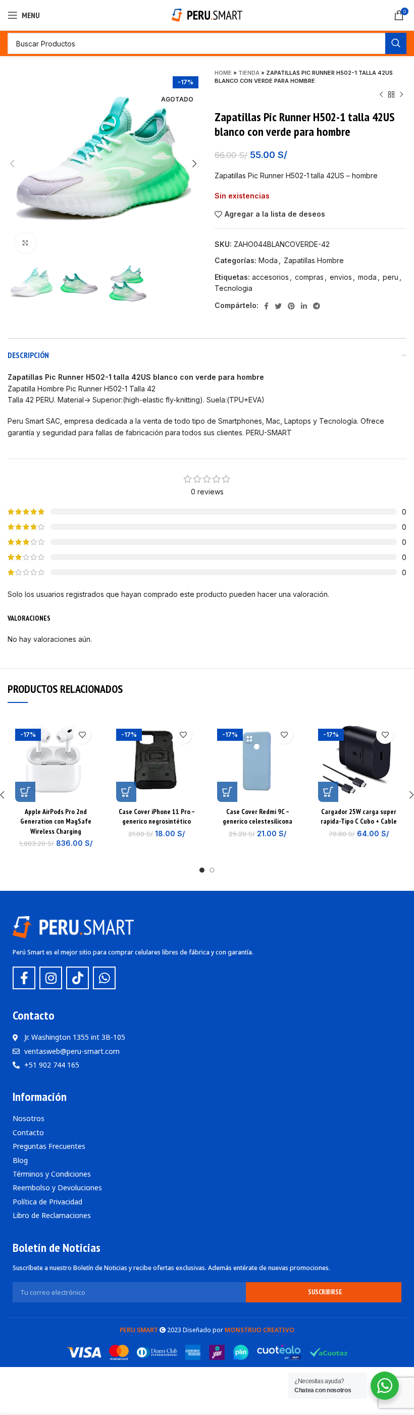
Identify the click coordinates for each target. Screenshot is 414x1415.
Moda (268, 260)
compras (309, 277)
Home (223, 72)
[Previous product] (381, 95)
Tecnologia (233, 288)
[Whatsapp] (104, 978)
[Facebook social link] (266, 306)
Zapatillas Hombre (314, 260)
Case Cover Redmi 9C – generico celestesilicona (257, 816)
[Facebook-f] (24, 978)
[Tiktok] (77, 978)
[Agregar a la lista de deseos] (82, 735)
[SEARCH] (395, 43)
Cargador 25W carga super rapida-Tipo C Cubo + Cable (359, 816)
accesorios (270, 277)
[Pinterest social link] (291, 306)
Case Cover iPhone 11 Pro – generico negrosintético (157, 816)
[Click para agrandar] (25, 243)
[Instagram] (50, 978)
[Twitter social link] (278, 306)
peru (390, 277)
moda (367, 277)
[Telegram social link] (316, 306)
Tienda (249, 72)
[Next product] (401, 95)
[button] (25, 792)
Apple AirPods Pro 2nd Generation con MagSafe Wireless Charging (55, 821)
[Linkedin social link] (304, 306)
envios (341, 277)
